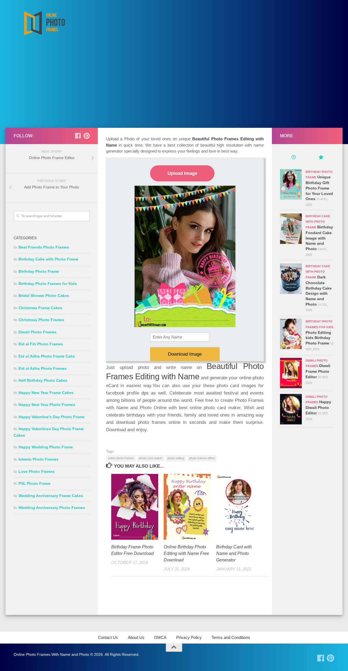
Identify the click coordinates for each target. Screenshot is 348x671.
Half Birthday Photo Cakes (42, 380)
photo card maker (150, 458)
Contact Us (108, 637)
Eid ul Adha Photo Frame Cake (46, 356)
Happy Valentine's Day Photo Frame (51, 417)
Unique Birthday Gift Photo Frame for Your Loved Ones (319, 188)
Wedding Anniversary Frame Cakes (50, 495)
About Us (136, 637)
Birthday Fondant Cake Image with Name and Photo (319, 238)
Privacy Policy (189, 637)
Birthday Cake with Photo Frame (48, 259)
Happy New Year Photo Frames (46, 404)
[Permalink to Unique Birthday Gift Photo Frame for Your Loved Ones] (291, 184)
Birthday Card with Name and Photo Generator (234, 553)
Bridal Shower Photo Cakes (43, 295)
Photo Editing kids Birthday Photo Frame (318, 337)
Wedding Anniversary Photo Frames (51, 507)
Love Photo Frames (36, 471)
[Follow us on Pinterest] (86, 135)
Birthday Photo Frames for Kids (47, 283)
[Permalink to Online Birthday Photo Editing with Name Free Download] (187, 507)
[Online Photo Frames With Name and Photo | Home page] (44, 23)
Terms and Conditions (231, 637)
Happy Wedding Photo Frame (45, 447)
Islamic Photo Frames (38, 459)
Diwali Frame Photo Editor (318, 371)
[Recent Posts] (293, 158)
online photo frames (121, 458)
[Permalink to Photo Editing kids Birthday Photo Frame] (291, 334)
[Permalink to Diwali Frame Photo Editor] (291, 373)
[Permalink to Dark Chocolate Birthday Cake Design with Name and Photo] (291, 278)
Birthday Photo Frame (38, 271)
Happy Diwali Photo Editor (318, 407)
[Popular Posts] (320, 158)
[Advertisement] (174, 87)
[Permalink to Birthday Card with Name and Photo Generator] (239, 507)
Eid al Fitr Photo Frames (40, 344)
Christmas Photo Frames (41, 320)
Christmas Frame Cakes (40, 308)
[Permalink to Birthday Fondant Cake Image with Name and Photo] (291, 228)
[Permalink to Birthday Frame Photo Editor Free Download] (134, 507)
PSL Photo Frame (34, 483)
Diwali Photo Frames (37, 332)
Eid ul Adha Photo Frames (42, 368)
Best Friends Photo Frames (43, 247)
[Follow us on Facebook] (77, 135)
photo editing (175, 458)
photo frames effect (202, 458)
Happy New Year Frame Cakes (45, 392)
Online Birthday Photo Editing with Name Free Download (186, 553)
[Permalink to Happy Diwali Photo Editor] (291, 409)
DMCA (160, 637)
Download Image (185, 354)
